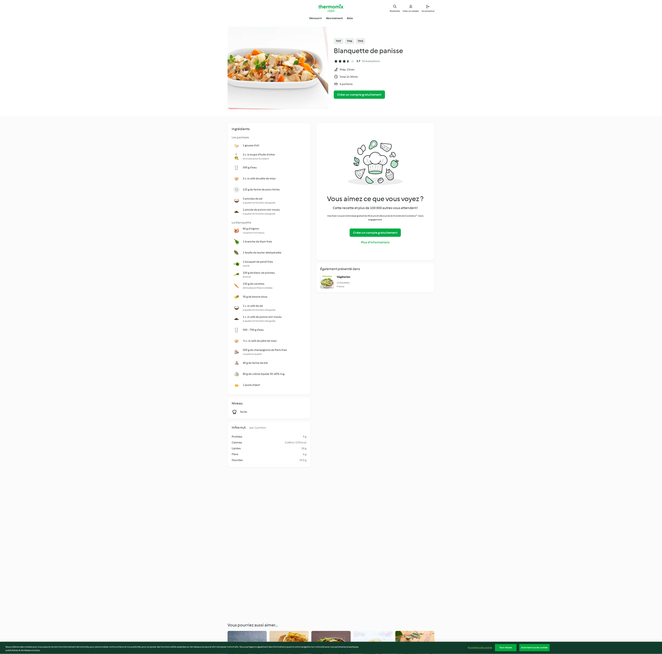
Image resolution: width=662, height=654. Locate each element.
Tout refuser (505, 647)
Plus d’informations (375, 242)
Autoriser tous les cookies (534, 647)
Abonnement (334, 18)
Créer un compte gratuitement (359, 95)
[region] (331, 648)
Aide (350, 18)
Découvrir (315, 18)
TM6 (349, 41)
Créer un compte (411, 11)
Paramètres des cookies (480, 647)
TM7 (338, 41)
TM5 (360, 41)
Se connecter (428, 11)
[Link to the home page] (331, 8)
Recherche (395, 11)
